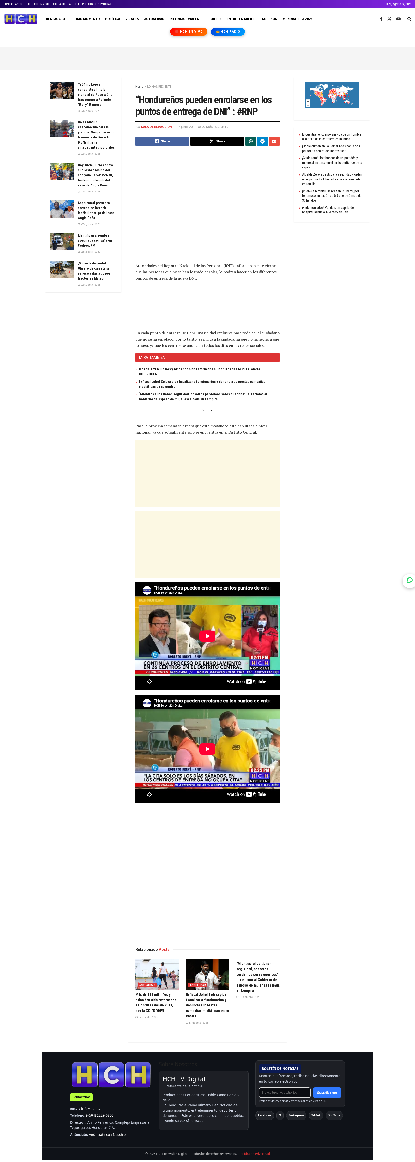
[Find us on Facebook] (381, 19)
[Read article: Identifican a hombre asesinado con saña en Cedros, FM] (62, 241)
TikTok (316, 1115)
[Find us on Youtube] (398, 19)
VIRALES (132, 19)
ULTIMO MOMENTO (85, 19)
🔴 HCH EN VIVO (189, 31)
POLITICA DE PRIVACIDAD (96, 4)
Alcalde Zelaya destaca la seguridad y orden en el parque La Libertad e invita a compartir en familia (332, 179)
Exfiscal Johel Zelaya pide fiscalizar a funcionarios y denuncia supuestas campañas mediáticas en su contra (207, 1005)
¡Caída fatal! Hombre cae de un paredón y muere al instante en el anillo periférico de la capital (332, 162)
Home (139, 86)
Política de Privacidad (255, 1153)
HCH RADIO (58, 4)
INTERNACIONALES (184, 19)
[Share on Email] (274, 141)
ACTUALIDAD (154, 19)
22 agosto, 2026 (90, 153)
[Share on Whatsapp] (250, 141)
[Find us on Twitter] (389, 19)
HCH (27, 4)
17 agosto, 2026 (148, 1017)
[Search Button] (409, 19)
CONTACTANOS (13, 4)
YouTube (334, 1115)
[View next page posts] (211, 410)
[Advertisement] (207, 57)
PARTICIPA (73, 4)
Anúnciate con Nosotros (108, 1134)
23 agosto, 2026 (90, 111)
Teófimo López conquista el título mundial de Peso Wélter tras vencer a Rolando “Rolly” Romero (96, 94)
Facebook (264, 1115)
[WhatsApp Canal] (410, 581)
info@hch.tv (90, 1108)
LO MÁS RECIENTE (159, 86)
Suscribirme (327, 1092)
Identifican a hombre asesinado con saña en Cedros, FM (95, 240)
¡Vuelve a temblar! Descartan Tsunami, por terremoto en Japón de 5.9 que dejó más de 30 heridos (331, 195)
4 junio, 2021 (187, 127)
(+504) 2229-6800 (99, 1115)
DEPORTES (212, 19)
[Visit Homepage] (20, 19)
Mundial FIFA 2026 (297, 19)
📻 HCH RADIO (228, 31)
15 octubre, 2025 (249, 997)
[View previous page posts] (203, 410)
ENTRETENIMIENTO (242, 19)
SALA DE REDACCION (156, 127)
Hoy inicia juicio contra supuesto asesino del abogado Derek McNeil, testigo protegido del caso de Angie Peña (95, 175)
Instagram (296, 1115)
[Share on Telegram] (262, 141)
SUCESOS (269, 19)
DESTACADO (55, 19)
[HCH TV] (111, 1074)
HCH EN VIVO (41, 4)
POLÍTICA (112, 19)
